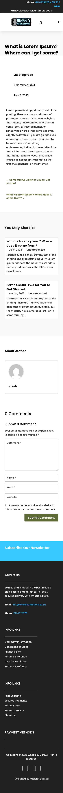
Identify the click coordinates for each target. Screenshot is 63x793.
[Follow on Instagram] (10, 2)
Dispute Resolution (16, 661)
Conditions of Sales (16, 646)
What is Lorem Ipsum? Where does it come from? (29, 243)
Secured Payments (16, 700)
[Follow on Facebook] (5, 2)
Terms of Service (14, 710)
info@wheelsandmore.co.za (29, 604)
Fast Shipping (13, 695)
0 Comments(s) (24, 85)
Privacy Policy (13, 651)
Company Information (18, 642)
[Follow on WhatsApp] (16, 2)
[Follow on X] (31, 768)
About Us (10, 715)
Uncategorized (23, 75)
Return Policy (12, 705)
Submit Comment (41, 518)
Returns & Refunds (16, 656)
